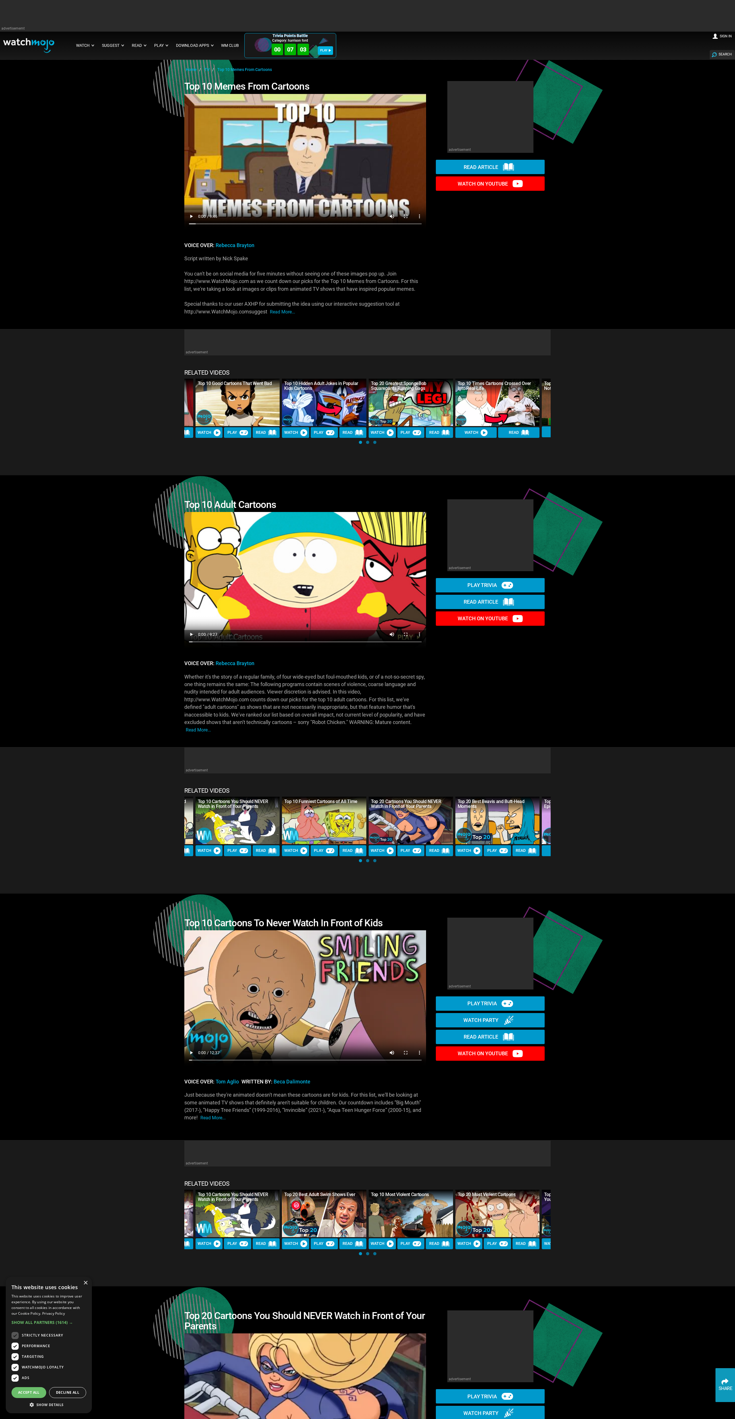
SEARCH (725, 54)
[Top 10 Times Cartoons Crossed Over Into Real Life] (497, 402)
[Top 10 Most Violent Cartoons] (411, 1213)
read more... (282, 312)
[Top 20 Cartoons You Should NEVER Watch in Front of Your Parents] (411, 820)
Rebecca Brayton (235, 245)
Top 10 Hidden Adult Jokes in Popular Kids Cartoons (321, 386)
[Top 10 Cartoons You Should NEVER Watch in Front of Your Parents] (238, 820)
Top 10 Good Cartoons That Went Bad (235, 383)
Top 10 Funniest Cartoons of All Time (320, 801)
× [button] (85, 1283)
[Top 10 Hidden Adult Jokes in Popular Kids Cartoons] (324, 402)
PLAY (324, 50)
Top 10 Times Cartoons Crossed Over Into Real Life (494, 386)
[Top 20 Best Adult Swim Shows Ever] (324, 1213)
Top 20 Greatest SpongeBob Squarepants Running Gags (398, 386)
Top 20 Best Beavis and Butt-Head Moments (491, 804)
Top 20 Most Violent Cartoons (487, 1194)
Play (232, 432)
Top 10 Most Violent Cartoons (400, 1194)
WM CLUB (230, 45)
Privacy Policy (53, 1313)
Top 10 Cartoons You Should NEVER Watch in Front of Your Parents (233, 804)
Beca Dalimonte (292, 1082)
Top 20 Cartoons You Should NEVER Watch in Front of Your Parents (406, 804)
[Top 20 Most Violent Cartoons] (497, 1213)
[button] (360, 442)
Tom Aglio (227, 1082)
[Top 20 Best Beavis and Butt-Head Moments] (497, 820)
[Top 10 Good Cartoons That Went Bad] (238, 402)
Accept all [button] (29, 1392)
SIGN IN (726, 36)
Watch (204, 432)
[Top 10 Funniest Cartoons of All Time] (324, 820)
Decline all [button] (67, 1392)
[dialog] (49, 1345)
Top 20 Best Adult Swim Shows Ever (319, 1194)
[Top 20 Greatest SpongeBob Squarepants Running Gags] (411, 402)
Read (261, 432)
